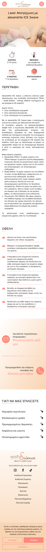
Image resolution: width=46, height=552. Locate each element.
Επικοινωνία (23, 495)
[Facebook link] (23, 470)
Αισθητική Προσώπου (23, 475)
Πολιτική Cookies (23, 503)
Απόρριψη (12, 540)
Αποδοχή (33, 540)
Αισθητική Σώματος (23, 479)
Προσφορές (23, 487)
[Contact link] (6, 339)
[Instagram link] (15, 470)
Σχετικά (23, 491)
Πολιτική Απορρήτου (23, 499)
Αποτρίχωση (23, 483)
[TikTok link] (30, 470)
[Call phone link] (4, 3)
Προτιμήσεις (23, 547)
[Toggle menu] (41, 3)
